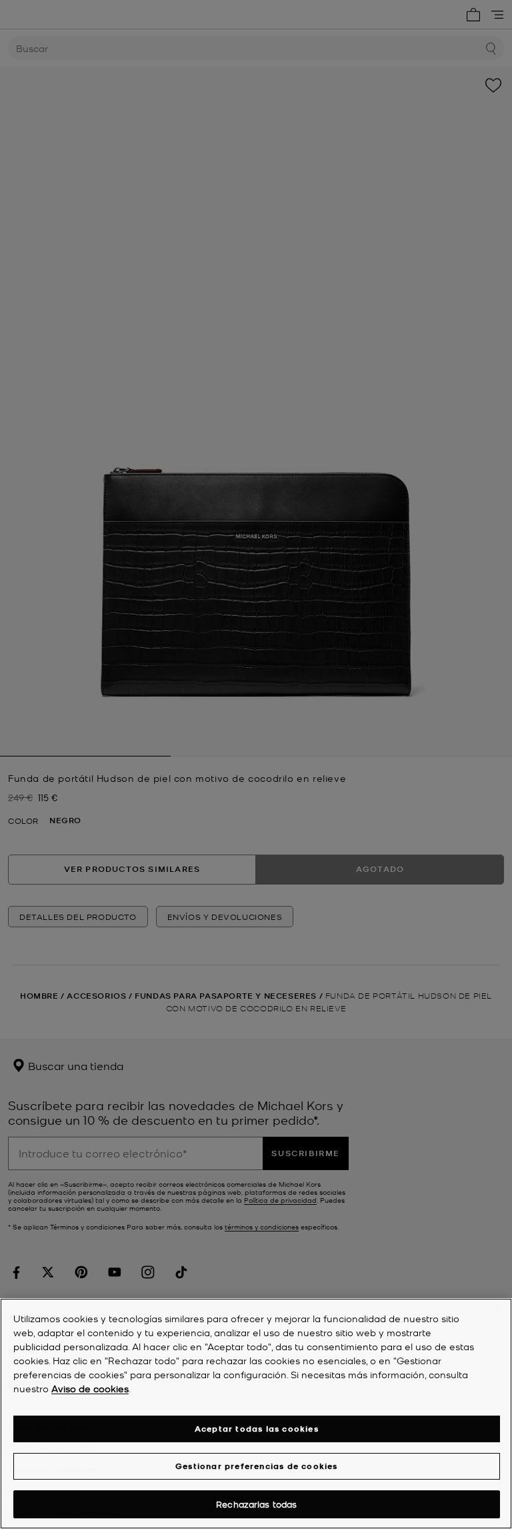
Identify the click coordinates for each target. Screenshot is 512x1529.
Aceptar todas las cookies (257, 1428)
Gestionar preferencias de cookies (256, 1466)
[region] (256, 1413)
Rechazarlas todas (256, 1504)
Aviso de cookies (90, 1388)
